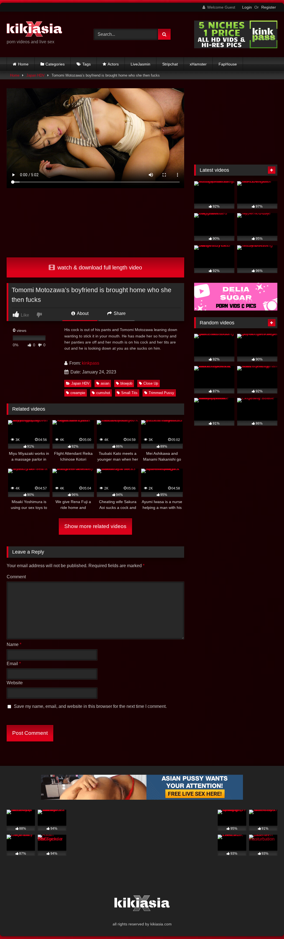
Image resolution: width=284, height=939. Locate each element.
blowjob (126, 383)
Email (14, 663)
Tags (86, 64)
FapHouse (228, 64)
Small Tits (129, 393)
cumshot (103, 393)
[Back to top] (267, 922)
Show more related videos (95, 526)
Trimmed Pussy (161, 393)
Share (119, 313)
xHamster (198, 64)
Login (247, 7)
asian (105, 383)
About (82, 313)
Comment (16, 576)
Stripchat (170, 64)
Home (23, 64)
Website (15, 682)
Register (268, 7)
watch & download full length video (99, 267)
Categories (55, 64)
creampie (77, 393)
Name (14, 644)
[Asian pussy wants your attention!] (142, 798)
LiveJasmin (140, 64)
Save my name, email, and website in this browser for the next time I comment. (90, 706)
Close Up (150, 383)
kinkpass (90, 363)
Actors (113, 64)
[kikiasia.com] (44, 30)
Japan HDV (35, 75)
